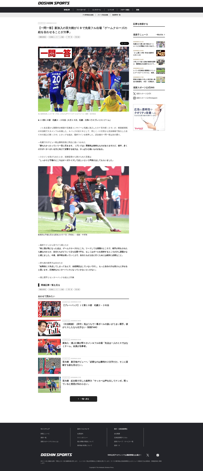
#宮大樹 (77, 37)
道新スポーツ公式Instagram (146, 98)
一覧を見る (159, 34)
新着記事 (67, 10)
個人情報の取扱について (85, 441)
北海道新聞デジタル (120, 437)
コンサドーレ (96, 10)
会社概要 (117, 434)
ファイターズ (81, 10)
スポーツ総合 (125, 10)
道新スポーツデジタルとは (49, 441)
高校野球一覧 (116, 15)
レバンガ (111, 10)
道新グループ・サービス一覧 (123, 441)
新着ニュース (45, 434)
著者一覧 (44, 437)
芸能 (137, 10)
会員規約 (80, 434)
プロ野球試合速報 (87, 15)
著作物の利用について (84, 445)
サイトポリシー (82, 437)
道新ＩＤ (117, 445)
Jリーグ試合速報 (103, 15)
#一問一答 (69, 37)
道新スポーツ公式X (143, 93)
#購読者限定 (42, 37)
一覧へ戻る (85, 399)
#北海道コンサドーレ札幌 (56, 37)
